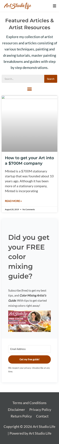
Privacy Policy (40, 409)
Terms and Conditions (29, 402)
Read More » (13, 200)
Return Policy (21, 416)
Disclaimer (16, 409)
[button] (54, 6)
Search (50, 78)
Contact (42, 416)
